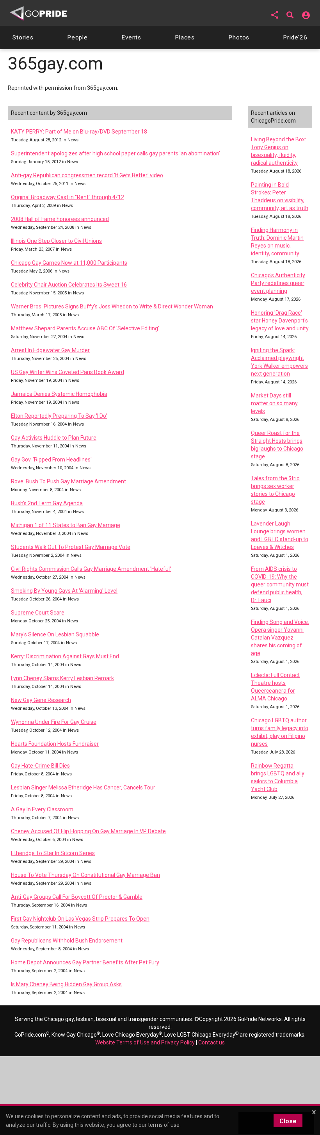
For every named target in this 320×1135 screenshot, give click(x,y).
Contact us (211, 1042)
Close (288, 1121)
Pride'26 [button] (295, 37)
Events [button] (131, 37)
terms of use (164, 1125)
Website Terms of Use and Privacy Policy (145, 1042)
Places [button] (185, 37)
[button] (274, 15)
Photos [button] (238, 37)
